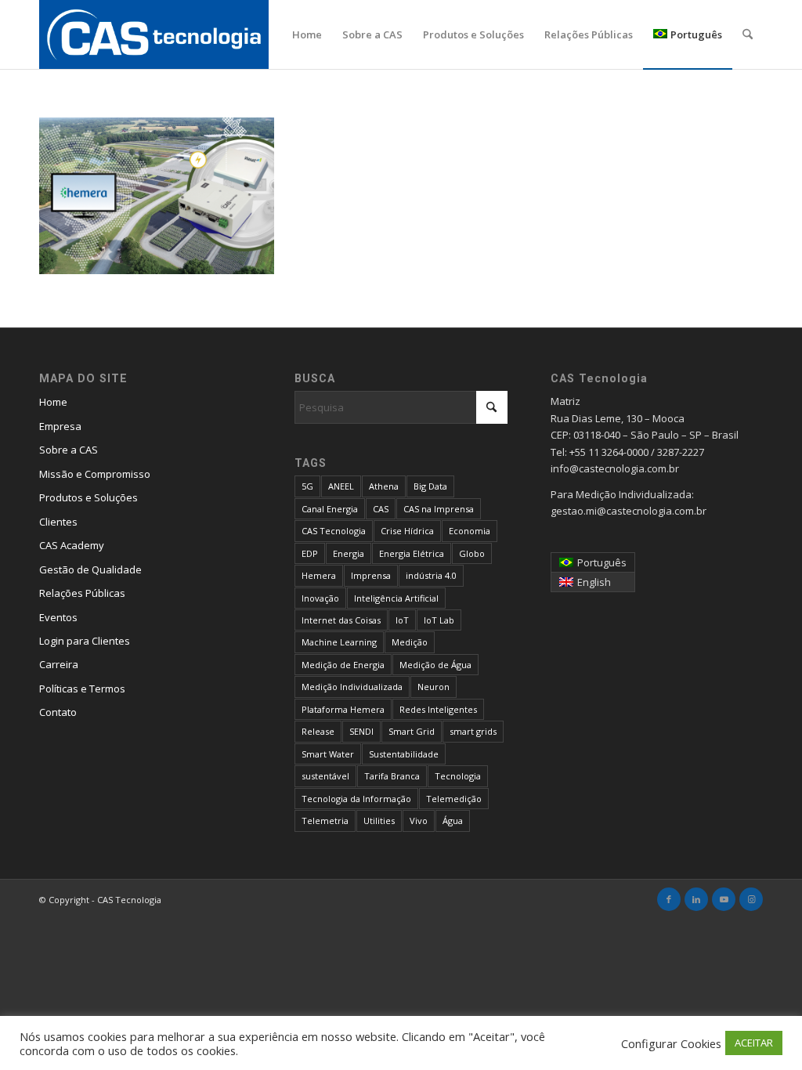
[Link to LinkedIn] (696, 899)
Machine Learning (339, 642)
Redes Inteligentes (438, 709)
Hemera (319, 575)
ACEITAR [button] (754, 1043)
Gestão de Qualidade (90, 569)
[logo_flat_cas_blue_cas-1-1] (154, 34)
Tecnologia (458, 776)
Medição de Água (435, 665)
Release (318, 731)
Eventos (58, 617)
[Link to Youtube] (723, 899)
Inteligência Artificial (396, 598)
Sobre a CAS (68, 450)
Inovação (320, 598)
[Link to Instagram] (751, 899)
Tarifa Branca (392, 776)
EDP (310, 553)
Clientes (58, 522)
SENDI (361, 731)
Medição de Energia (343, 665)
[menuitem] (307, 34)
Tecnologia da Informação (356, 798)
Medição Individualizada (352, 686)
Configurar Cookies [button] (671, 1043)
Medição (410, 642)
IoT (402, 620)
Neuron (433, 686)
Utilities (379, 820)
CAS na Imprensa (438, 509)
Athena (384, 486)
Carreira (58, 664)
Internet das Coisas (341, 620)
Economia (469, 531)
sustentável (325, 776)
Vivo (419, 820)
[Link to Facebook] (669, 899)
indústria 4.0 (431, 575)
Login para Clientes (84, 641)
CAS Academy (71, 545)
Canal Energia (330, 509)
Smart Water (328, 754)
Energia (348, 553)
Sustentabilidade (404, 754)
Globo (472, 553)
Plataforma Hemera (343, 709)
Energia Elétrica (411, 553)
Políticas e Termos (82, 688)
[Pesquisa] (747, 34)
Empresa (60, 426)
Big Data (430, 486)
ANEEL (341, 486)
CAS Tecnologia (334, 531)
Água (453, 820)
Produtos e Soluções (88, 497)
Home (53, 402)
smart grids (473, 731)
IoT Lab (439, 620)
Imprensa (371, 575)
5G (307, 486)
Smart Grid (411, 731)
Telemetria (325, 820)
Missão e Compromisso (94, 474)
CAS (380, 509)
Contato (58, 712)
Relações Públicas (82, 593)
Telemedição (454, 798)
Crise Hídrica (407, 531)
